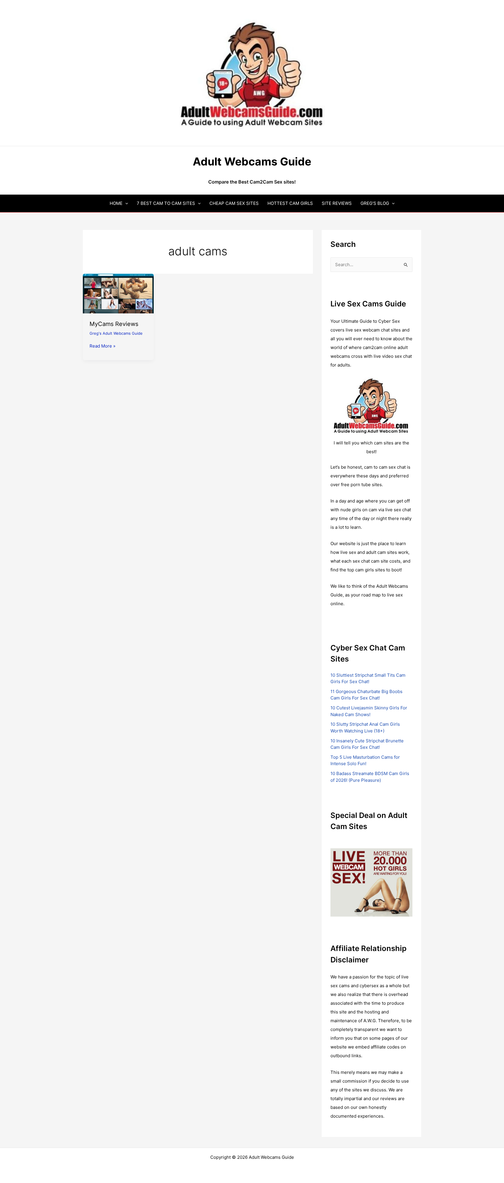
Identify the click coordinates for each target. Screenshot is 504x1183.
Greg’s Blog (374, 203)
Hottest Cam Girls (290, 203)
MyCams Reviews (114, 323)
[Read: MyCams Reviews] (118, 293)
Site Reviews (337, 203)
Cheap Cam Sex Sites (234, 203)
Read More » (103, 346)
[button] (125, 203)
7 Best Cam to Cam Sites (166, 203)
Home (116, 203)
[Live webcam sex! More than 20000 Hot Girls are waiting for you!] (371, 882)
